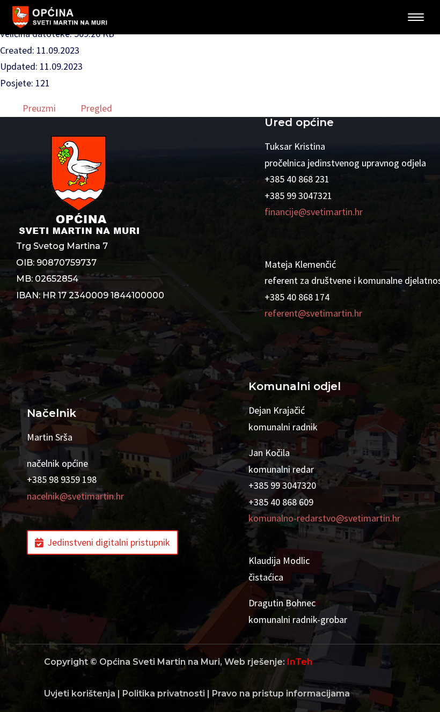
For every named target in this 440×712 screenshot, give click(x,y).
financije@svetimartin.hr (314, 211)
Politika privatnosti (163, 693)
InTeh (299, 662)
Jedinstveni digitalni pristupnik (108, 542)
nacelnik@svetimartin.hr (75, 496)
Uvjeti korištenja (79, 693)
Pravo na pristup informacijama (281, 693)
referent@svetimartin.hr (313, 313)
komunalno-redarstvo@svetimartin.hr (324, 518)
